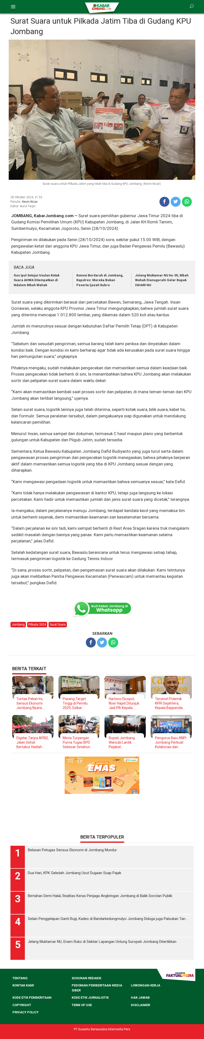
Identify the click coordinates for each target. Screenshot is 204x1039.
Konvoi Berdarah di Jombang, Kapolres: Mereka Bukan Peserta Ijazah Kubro (99, 280)
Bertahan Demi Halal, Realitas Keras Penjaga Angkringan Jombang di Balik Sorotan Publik (100, 952)
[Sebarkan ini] (164, 202)
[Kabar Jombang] (101, 6)
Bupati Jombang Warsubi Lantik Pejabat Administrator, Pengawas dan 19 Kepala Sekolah (123, 742)
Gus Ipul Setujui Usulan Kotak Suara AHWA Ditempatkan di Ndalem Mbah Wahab (36, 280)
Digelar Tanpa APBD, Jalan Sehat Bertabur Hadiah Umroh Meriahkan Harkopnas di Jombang (32, 742)
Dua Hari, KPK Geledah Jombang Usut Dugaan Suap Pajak (74, 929)
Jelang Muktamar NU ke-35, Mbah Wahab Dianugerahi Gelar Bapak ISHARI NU (162, 280)
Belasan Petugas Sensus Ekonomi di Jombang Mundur (72, 906)
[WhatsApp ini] (187, 202)
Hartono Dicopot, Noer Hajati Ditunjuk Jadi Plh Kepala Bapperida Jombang (125, 703)
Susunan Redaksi (86, 1034)
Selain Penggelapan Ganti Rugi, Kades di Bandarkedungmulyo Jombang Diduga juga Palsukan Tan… (108, 975)
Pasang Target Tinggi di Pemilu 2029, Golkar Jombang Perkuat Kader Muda (77, 703)
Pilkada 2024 (37, 624)
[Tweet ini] (176, 202)
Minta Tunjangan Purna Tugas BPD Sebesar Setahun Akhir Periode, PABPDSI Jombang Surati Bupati (78, 742)
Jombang (18, 624)
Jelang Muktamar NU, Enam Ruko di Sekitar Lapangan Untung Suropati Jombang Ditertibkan (102, 998)
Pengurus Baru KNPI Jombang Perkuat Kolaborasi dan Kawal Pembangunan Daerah (170, 742)
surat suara (58, 624)
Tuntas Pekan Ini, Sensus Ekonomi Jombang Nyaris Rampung (29, 703)
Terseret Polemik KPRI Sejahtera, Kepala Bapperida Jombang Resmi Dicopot (169, 703)
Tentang (20, 1034)
